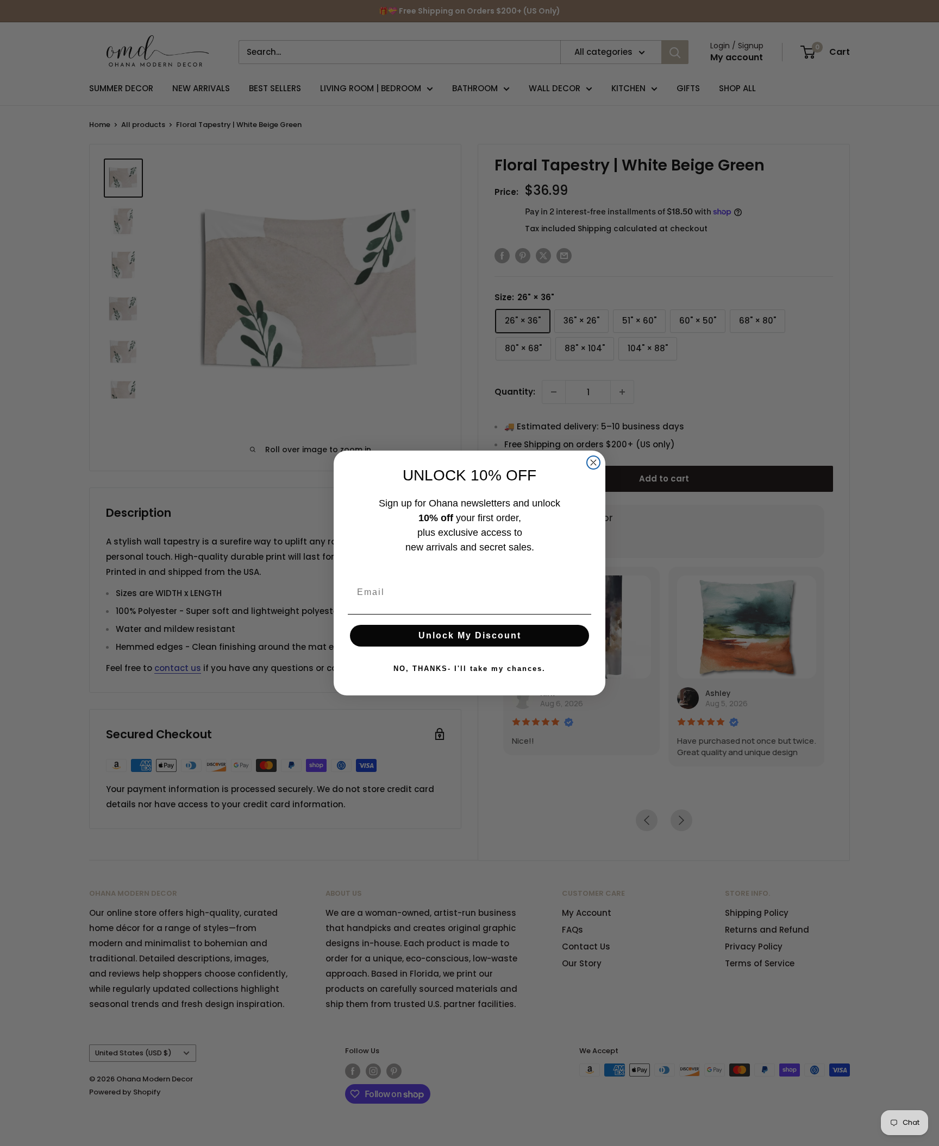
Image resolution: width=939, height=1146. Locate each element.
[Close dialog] (593, 462)
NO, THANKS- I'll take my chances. (469, 668)
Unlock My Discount (469, 635)
